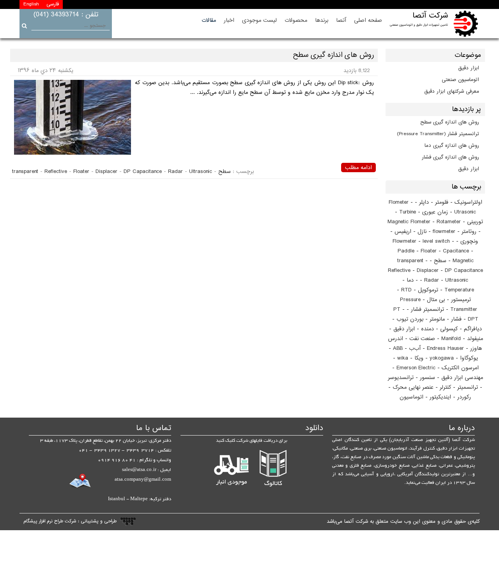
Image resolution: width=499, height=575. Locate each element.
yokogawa (442, 358)
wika (402, 358)
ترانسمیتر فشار (427, 309)
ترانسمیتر (467, 387)
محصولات (296, 20)
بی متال (436, 300)
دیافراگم (473, 329)
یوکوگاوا (469, 358)
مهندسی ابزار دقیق (462, 378)
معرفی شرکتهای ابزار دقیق (452, 91)
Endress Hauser (445, 348)
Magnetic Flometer (409, 222)
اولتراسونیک (468, 202)
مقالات (209, 20)
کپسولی (449, 329)
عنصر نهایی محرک (413, 387)
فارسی (52, 4)
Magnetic (463, 261)
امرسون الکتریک (460, 368)
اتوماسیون (411, 397)
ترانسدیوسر (401, 378)
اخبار (229, 20)
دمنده (427, 329)
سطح (440, 261)
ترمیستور (461, 300)
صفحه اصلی (368, 20)
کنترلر (445, 387)
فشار (456, 319)
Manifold (451, 339)
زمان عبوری (435, 212)
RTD (406, 290)
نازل (422, 231)
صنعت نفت (422, 339)
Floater (429, 251)
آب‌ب (415, 348)
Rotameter (449, 222)
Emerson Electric (415, 368)
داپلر (424, 202)
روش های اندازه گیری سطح (449, 122)
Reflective (399, 270)
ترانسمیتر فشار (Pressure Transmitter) (438, 134)
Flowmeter (404, 241)
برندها (321, 20)
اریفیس (403, 231)
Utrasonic (465, 212)
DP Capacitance (464, 270)
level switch (436, 241)
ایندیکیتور (440, 397)
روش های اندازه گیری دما (452, 145)
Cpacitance (456, 251)
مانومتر (437, 319)
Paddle (406, 251)
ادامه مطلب (358, 167)
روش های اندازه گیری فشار (450, 157)
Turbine (407, 212)
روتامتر (469, 231)
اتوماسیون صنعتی (460, 80)
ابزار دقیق (468, 68)
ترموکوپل (428, 290)
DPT (473, 319)
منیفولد (475, 339)
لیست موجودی (259, 20)
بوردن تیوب (409, 319)
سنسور (427, 378)
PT (396, 309)
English (31, 4)
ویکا (418, 358)
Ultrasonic (456, 280)
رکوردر (464, 397)
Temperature (459, 290)
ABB (398, 348)
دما (410, 280)
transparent (410, 261)
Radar (431, 280)
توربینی (475, 222)
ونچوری (469, 241)
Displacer (428, 270)
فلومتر (441, 202)
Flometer (399, 202)
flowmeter (444, 231)
